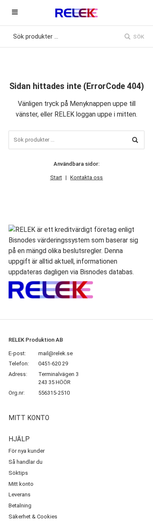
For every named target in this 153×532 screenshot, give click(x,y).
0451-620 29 (53, 363)
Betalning (19, 505)
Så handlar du (25, 462)
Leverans (19, 494)
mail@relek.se (55, 353)
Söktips (18, 473)
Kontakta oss (86, 177)
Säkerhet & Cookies (32, 516)
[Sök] (135, 140)
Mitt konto (21, 484)
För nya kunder (26, 451)
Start (56, 177)
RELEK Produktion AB (35, 340)
